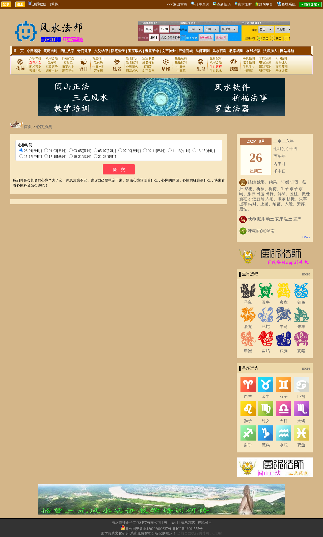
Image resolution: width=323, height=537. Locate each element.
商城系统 (288, 4)
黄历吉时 (50, 51)
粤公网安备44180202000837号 (148, 529)
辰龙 (248, 326)
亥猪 (301, 351)
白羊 (248, 396)
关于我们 (171, 522)
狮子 (248, 421)
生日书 (180, 66)
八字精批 (35, 58)
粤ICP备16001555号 (187, 529)
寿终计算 (282, 70)
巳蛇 (266, 326)
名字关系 (148, 70)
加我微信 (39, 4)
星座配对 (181, 62)
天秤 (284, 421)
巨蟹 (301, 396)
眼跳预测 (265, 66)
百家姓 (148, 66)
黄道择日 (98, 58)
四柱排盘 (68, 58)
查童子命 (152, 51)
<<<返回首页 (177, 4)
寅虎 (284, 302)
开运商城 (186, 51)
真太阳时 (245, 4)
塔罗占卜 (68, 66)
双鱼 (301, 445)
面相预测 (35, 66)
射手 (248, 445)
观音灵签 (68, 70)
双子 (284, 396)
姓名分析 (148, 62)
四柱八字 (67, 51)
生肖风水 (216, 70)
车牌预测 (265, 58)
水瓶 (284, 445)
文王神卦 (169, 51)
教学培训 (236, 51)
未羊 (301, 326)
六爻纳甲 (101, 51)
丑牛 (266, 302)
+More (306, 237)
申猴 (248, 351)
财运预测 (265, 70)
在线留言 (205, 522)
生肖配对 (216, 58)
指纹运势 (52, 66)
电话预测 (265, 62)
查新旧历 (224, 4)
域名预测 (249, 62)
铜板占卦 (52, 70)
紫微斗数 (35, 70)
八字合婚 (52, 58)
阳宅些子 (118, 51)
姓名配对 (132, 62)
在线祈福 (253, 51)
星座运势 (181, 58)
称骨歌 (68, 62)
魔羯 (266, 445)
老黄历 (98, 62)
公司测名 (132, 66)
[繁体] (55, 4)
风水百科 (219, 51)
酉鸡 (266, 351)
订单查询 (202, 4)
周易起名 (132, 70)
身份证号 (282, 62)
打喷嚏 (248, 70)
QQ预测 (281, 58)
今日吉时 (98, 66)
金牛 (266, 396)
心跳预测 (44, 126)
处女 (266, 421)
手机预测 (249, 58)
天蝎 (301, 421)
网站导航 (287, 51)
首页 (28, 126)
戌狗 (284, 351)
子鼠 (248, 302)
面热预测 (282, 66)
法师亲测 (203, 51)
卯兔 (301, 302)
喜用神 (51, 62)
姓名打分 (132, 58)
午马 (284, 326)
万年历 (98, 70)
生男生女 (249, 66)
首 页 (18, 51)
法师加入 (270, 51)
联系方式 (188, 522)
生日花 (180, 70)
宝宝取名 (135, 51)
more (306, 274)
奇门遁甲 (84, 51)
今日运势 (33, 51)
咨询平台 (266, 4)
